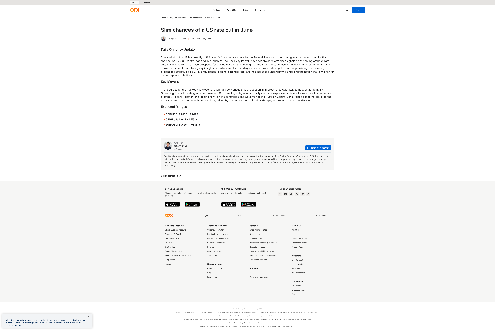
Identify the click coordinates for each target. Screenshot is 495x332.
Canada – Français (299, 238)
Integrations (170, 260)
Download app (256, 238)
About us (295, 230)
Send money (255, 234)
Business (134, 3)
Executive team (298, 290)
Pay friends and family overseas (263, 242)
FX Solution (170, 242)
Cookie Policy (17, 325)
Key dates (296, 268)
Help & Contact (279, 215)
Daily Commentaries (177, 18)
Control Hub (170, 247)
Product (216, 10)
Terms (292, 326)
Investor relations (299, 273)
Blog (209, 273)
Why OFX (231, 10)
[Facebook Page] (280, 194)
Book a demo (321, 215)
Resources (260, 10)
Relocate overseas (257, 247)
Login (205, 215)
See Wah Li (182, 39)
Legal (294, 234)
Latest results (297, 264)
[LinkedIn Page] (285, 194)
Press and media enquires (260, 277)
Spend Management (173, 251)
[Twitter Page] (291, 194)
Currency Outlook (214, 268)
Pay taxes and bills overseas (262, 251)
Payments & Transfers (174, 234)
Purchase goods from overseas (263, 255)
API (251, 273)
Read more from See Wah (318, 148)
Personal (146, 3)
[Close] (88, 316)
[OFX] (134, 10)
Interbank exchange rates (218, 234)
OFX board (296, 286)
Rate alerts (211, 247)
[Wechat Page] (297, 194)
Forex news (212, 277)
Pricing (246, 10)
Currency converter (215, 230)
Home (163, 18)
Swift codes (212, 255)
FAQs (240, 215)
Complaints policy (299, 242)
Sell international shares (259, 260)
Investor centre (298, 260)
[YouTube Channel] (302, 194)
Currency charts (214, 251)
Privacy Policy (298, 247)
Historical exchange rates (218, 238)
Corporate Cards (172, 238)
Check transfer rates (216, 242)
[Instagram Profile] (308, 194)
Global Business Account (175, 230)
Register (357, 10)
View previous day (171, 175)
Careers (295, 294)
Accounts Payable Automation (178, 255)
